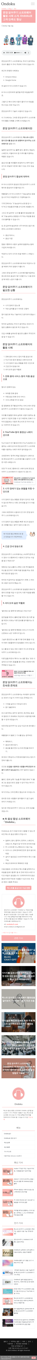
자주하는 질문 (15, 1341)
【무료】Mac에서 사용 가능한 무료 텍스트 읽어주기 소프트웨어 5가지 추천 (24, 1272)
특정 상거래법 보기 (17, 1346)
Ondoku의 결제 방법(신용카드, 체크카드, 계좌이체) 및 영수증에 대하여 (24, 1282)
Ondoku (4, 9)
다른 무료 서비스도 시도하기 (13, 1156)
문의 (29, 1341)
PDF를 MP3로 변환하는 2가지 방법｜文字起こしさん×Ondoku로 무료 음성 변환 (24, 1212)
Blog (9, 9)
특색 (23, 1341)
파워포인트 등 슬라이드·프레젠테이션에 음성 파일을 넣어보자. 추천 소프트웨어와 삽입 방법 (24, 1322)
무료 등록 (7, 1142)
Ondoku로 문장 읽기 (10, 1138)
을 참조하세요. (8, 1358)
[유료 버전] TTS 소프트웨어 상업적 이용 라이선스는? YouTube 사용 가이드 (24, 1291)
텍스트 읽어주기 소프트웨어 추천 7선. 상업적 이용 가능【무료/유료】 (24, 1231)
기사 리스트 (7, 1151)
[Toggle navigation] (33, 3)
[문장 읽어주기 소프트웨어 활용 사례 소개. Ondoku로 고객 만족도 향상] (7, 1171)
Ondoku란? (7, 1134)
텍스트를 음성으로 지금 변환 (18, 888)
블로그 (6, 1341)
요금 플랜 (7, 1147)
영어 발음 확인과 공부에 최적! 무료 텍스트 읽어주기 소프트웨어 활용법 (24, 1311)
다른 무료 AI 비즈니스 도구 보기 (18, 1348)
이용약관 (10, 1344)
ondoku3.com (12, 924)
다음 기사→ (14, 932)
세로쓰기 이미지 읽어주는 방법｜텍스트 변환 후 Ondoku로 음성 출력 (24, 1181)
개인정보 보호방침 (21, 1344)
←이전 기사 (5, 932)
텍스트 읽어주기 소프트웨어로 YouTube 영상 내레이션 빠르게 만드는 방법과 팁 (23, 1300)
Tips (15, 9)
